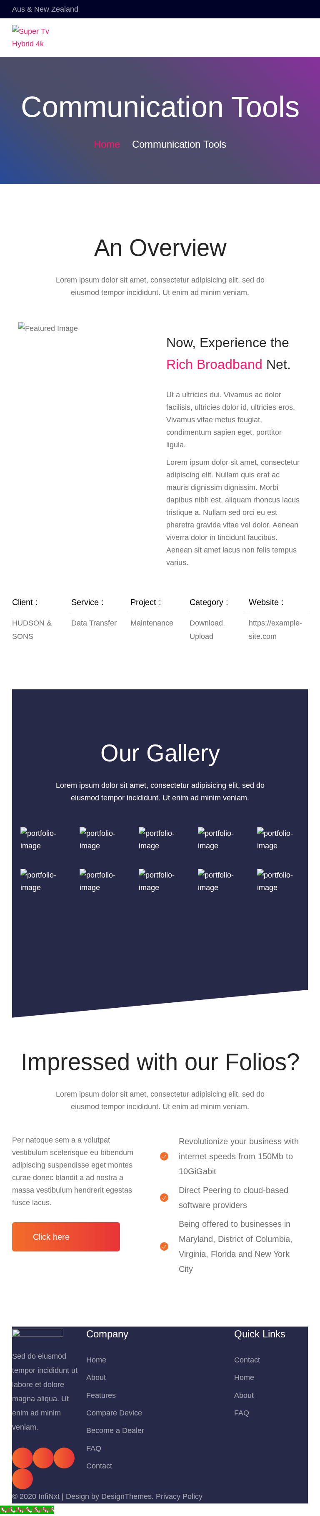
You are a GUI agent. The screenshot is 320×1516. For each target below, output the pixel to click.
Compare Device (114, 1413)
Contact (99, 1466)
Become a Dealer (115, 1430)
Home (107, 144)
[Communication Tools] (41, 839)
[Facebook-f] (22, 1458)
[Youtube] (64, 1458)
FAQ (93, 1448)
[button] (66, 1236)
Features (101, 1395)
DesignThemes (126, 1496)
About (96, 1377)
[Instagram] (22, 1478)
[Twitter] (43, 1458)
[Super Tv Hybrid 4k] (34, 37)
